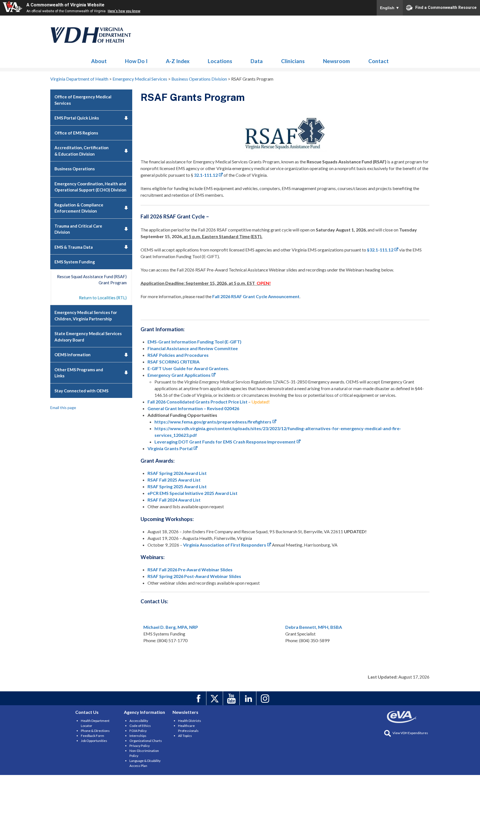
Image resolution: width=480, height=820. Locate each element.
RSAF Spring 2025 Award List (177, 486)
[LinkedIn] (248, 698)
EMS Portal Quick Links (76, 117)
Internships (137, 736)
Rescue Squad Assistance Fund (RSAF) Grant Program (92, 279)
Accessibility (138, 721)
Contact (378, 61)
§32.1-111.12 (380, 249)
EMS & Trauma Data (73, 247)
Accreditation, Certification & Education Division (81, 150)
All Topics (185, 736)
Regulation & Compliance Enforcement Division (78, 208)
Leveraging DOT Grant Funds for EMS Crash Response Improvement (225, 441)
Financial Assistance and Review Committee (193, 348)
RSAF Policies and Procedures (178, 355)
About (99, 61)
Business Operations (74, 168)
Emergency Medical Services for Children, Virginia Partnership (85, 315)
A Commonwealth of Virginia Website (65, 5)
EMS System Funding (74, 261)
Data (257, 61)
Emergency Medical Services (91, 35)
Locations (220, 61)
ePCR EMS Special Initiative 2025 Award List (193, 493)
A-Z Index (177, 61)
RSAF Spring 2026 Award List (177, 473)
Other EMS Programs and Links (78, 372)
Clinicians (293, 61)
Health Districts (189, 721)
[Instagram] (265, 698)
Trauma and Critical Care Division (78, 229)
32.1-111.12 (206, 175)
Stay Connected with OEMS (81, 390)
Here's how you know (124, 11)
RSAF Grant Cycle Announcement (255, 296)
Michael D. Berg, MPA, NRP (170, 627)
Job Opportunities (94, 741)
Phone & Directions (95, 731)
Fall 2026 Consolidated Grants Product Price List (198, 401)
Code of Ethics (140, 726)
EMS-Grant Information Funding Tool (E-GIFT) (194, 341)
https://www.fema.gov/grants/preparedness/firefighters (212, 421)
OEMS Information (72, 354)
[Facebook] (198, 698)
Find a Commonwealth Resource (446, 7)
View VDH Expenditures (410, 733)
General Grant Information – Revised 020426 (193, 408)
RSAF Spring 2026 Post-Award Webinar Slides (194, 576)
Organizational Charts (145, 741)
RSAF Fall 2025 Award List (174, 479)
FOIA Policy (138, 731)
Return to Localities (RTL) (103, 297)
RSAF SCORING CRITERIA (173, 361)
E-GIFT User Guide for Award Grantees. (188, 368)
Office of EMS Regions (76, 132)
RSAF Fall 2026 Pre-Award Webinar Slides (190, 569)
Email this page (63, 407)
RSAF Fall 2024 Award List (174, 499)
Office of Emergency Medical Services (82, 100)
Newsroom (336, 61)
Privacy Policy (139, 746)
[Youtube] (232, 698)
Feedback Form (92, 736)
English (389, 8)
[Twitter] (215, 698)
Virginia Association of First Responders (224, 544)
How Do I (136, 61)
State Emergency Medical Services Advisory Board (88, 336)
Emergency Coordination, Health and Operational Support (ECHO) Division (90, 187)
